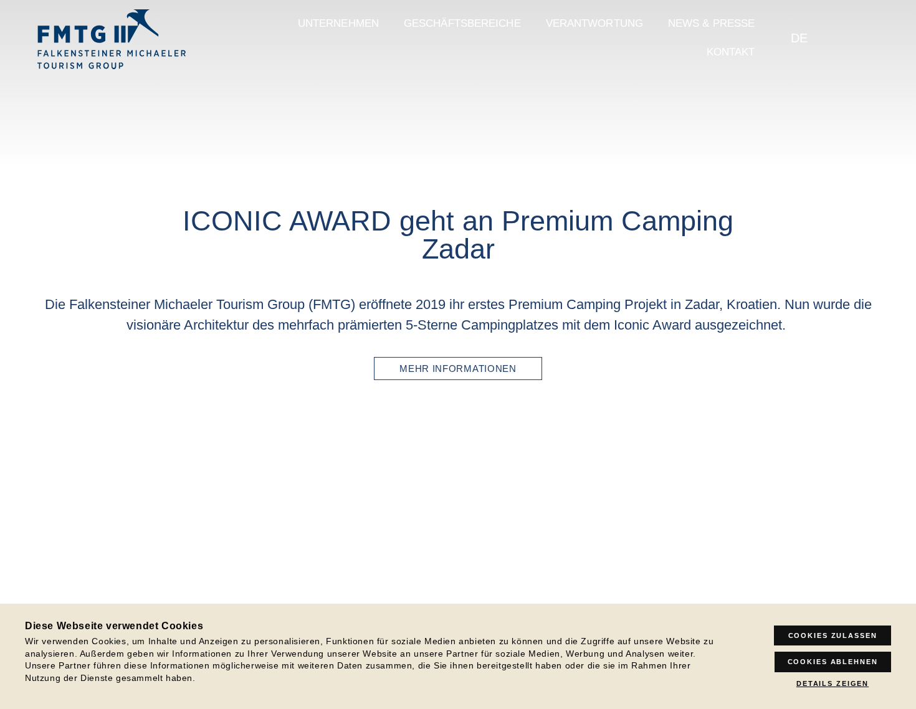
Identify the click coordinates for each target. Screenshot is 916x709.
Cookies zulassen (832, 635)
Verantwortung (594, 23)
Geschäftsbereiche (462, 23)
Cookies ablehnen (833, 661)
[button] (39, 486)
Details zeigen (832, 683)
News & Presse (711, 23)
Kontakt (731, 52)
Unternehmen (338, 23)
